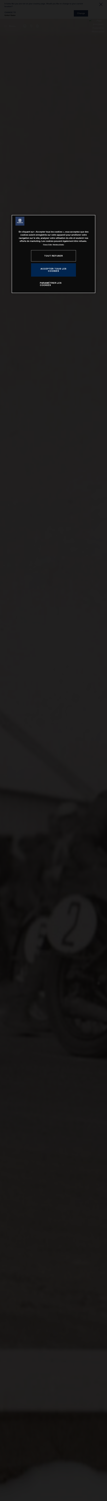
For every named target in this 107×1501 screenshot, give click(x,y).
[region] (53, 254)
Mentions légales (58, 244)
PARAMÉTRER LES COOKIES (51, 284)
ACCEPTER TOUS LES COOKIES (53, 269)
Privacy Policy (47, 244)
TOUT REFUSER (53, 255)
